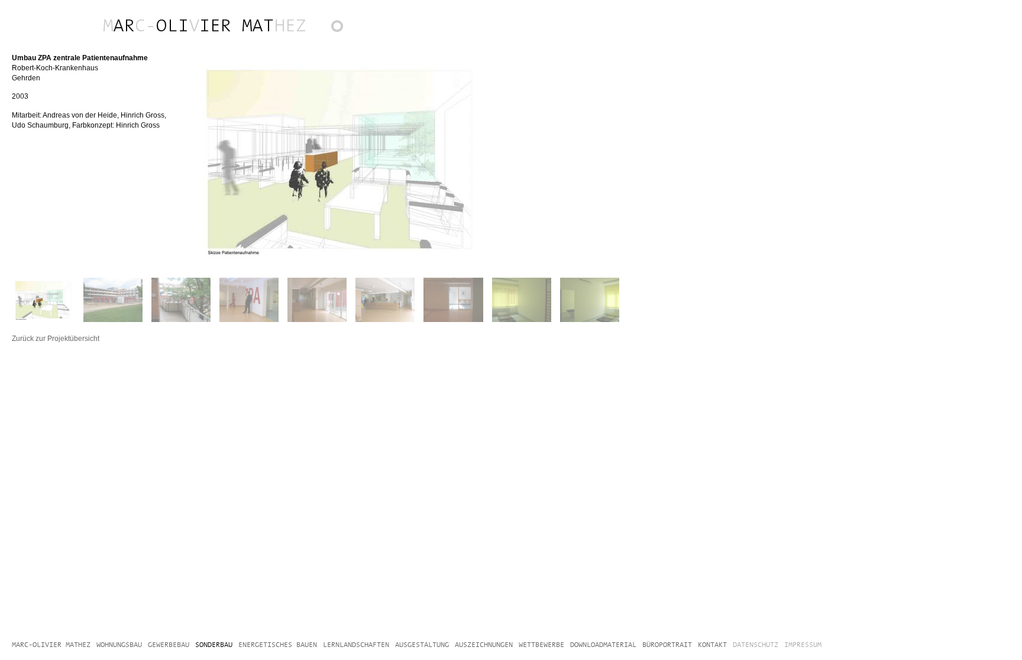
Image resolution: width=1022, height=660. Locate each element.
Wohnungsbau (118, 23)
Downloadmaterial (247, 23)
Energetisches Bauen (184, 23)
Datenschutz (755, 644)
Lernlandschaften (216, 23)
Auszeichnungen (204, 23)
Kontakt (271, 23)
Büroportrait (259, 23)
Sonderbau (160, 23)
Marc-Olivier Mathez (6, 23)
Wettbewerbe (228, 23)
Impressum (803, 644)
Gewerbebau (130, 23)
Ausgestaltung (172, 23)
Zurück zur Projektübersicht (342, 29)
